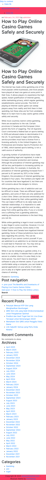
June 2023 (10, 406)
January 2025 (12, 355)
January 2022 (12, 451)
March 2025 (11, 350)
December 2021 (13, 454)
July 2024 (10, 371)
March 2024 (11, 382)
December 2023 (13, 390)
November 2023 (13, 392)
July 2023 (10, 403)
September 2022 (13, 430)
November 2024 (13, 360)
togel (8, 471)
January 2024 (12, 387)
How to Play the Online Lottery (20, 290)
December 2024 (13, 358)
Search (5, 292)
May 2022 (10, 440)
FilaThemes (31, 479)
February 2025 (12, 352)
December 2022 (13, 422)
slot (7, 469)
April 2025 (10, 347)
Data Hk (7, 4)
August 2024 (11, 368)
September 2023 (13, 398)
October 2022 (12, 427)
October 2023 (12, 395)
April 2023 (10, 411)
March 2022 (11, 446)
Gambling (15, 277)
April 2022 (10, 443)
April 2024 (10, 379)
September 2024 (13, 366)
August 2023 (11, 400)
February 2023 (12, 416)
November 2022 (13, 424)
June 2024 (10, 374)
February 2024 (12, 384)
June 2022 (10, 438)
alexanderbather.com (10, 8)
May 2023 (10, 408)
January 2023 (12, 419)
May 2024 (10, 376)
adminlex (27, 17)
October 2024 (12, 363)
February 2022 (12, 448)
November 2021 (13, 457)
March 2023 (11, 414)
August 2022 (11, 432)
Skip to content (6, 1)
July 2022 (10, 435)
